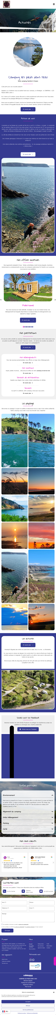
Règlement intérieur (28, 984)
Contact (48, 948)
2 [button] (25, 326)
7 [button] (32, 326)
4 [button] (28, 326)
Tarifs (48, 944)
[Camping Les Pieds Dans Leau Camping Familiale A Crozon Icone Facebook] (30, 960)
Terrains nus (5, 963)
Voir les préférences (28, 1009)
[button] (54, 992)
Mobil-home (4, 959)
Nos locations (32, 949)
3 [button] (26, 326)
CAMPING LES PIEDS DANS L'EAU (28, 978)
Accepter (28, 1001)
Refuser (28, 1005)
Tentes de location (6, 961)
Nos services (41, 946)
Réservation (49, 946)
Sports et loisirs (41, 948)
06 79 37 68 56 (11, 891)
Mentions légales (28, 980)
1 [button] (23, 326)
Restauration (41, 944)
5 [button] (29, 326)
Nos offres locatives (31, 946)
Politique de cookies (22, 1013)
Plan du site (28, 986)
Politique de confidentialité (32, 1013)
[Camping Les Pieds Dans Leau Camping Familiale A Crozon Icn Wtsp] (33, 960)
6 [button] (31, 326)
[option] (28, 298)
